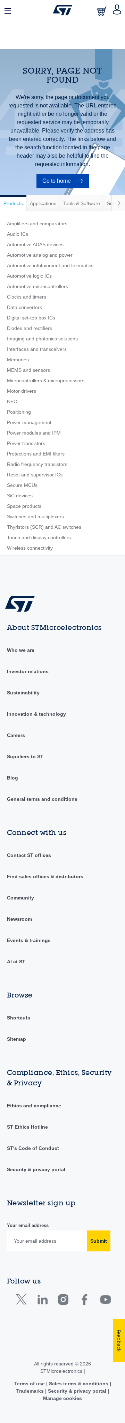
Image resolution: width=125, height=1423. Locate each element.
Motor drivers (21, 391)
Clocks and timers (26, 297)
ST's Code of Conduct (33, 1148)
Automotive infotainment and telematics (50, 265)
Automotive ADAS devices (35, 244)
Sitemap (16, 1039)
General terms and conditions (42, 799)
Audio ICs (17, 234)
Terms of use (30, 1383)
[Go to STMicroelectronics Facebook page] (84, 1301)
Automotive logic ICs (29, 276)
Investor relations (28, 671)
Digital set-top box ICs (31, 318)
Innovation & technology (36, 714)
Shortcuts (18, 1018)
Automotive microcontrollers (37, 286)
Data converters (24, 307)
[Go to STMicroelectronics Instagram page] (63, 1301)
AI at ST (16, 961)
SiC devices (20, 495)
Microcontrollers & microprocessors (45, 380)
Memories (18, 359)
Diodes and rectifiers (29, 328)
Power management (29, 422)
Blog (12, 778)
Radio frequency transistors (37, 464)
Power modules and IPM (34, 433)
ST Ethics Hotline (27, 1127)
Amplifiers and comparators (37, 223)
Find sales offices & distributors (45, 876)
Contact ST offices (29, 855)
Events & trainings (29, 940)
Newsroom (19, 919)
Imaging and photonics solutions (42, 338)
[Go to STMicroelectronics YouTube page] (105, 1301)
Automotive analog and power (40, 255)
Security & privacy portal (36, 1169)
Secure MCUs (22, 485)
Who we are (20, 650)
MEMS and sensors (28, 370)
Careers (16, 735)
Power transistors (26, 443)
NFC (12, 401)
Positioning (19, 412)
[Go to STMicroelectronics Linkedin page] (42, 1301)
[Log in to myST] (117, 10)
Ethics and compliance (34, 1105)
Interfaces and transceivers (37, 349)
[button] (7, 10)
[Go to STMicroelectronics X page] (23, 1301)
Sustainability (23, 692)
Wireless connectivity (30, 548)
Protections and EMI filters (36, 454)
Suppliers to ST (25, 756)
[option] (13, 203)
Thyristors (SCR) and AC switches (44, 527)
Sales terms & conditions (79, 1383)
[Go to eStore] (103, 11)
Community (20, 898)
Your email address (28, 1225)
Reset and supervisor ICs (34, 474)
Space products (24, 506)
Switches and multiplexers (35, 516)
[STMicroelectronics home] (63, 10)
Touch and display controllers (39, 537)
